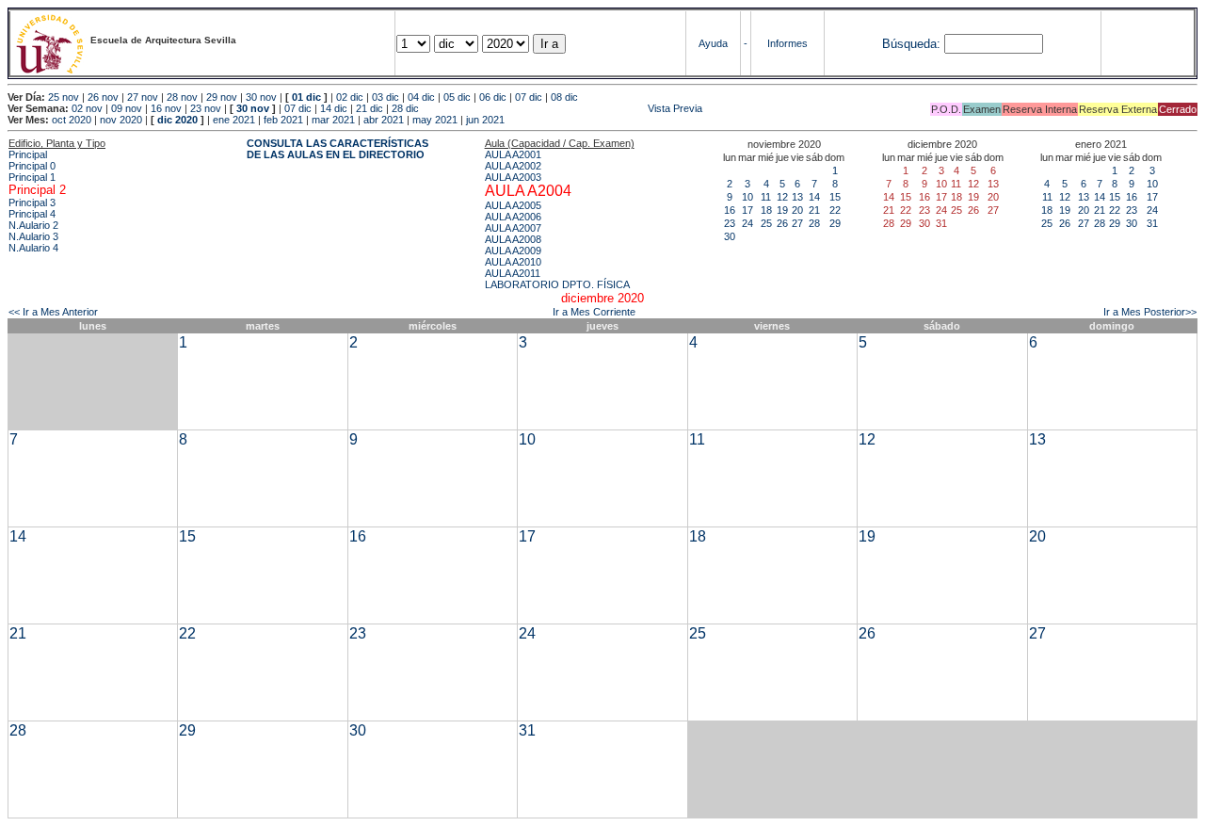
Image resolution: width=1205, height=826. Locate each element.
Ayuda (713, 43)
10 (747, 196)
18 (766, 210)
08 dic (564, 97)
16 (729, 210)
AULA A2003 (513, 177)
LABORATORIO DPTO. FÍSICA (557, 284)
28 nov (182, 97)
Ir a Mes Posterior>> (1150, 311)
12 (782, 196)
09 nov (126, 108)
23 (729, 223)
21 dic (369, 108)
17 (747, 210)
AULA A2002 (513, 165)
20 (797, 210)
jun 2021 (485, 119)
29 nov (221, 97)
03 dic (385, 97)
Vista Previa (562, 108)
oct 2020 (71, 119)
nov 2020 (121, 119)
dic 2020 (177, 119)
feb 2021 (283, 119)
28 (814, 223)
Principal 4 (32, 213)
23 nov (205, 108)
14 (814, 196)
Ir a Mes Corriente (594, 311)
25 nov (63, 97)
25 (766, 223)
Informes (787, 43)
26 (782, 223)
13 (797, 196)
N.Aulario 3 (33, 236)
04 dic (421, 97)
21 (814, 210)
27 (797, 223)
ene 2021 (234, 119)
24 (747, 223)
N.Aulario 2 (33, 225)
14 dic (333, 108)
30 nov (261, 97)
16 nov (166, 108)
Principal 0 (32, 165)
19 (782, 210)
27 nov (142, 97)
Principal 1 (32, 177)
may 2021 (435, 119)
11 (766, 196)
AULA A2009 (513, 250)
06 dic (492, 97)
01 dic (306, 97)
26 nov (103, 97)
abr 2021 (383, 119)
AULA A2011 (512, 273)
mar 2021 (333, 119)
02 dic (349, 97)
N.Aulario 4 (33, 247)
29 (835, 223)
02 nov (87, 108)
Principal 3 (32, 202)
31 (1152, 223)
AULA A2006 (513, 216)
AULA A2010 (513, 261)
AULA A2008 (513, 239)
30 (729, 236)
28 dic (405, 108)
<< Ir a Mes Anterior (53, 311)
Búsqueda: (911, 44)
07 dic (528, 97)
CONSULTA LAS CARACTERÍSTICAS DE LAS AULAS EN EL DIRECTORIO (337, 149)
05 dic (457, 97)
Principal (27, 154)
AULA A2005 (513, 205)
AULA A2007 (513, 228)
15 (835, 196)
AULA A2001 (513, 154)
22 (835, 210)
